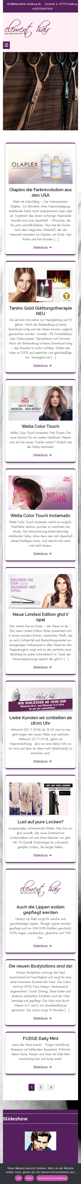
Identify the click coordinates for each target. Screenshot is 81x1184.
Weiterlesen (40, 247)
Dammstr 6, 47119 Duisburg (61, 4)
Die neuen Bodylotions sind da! (40, 966)
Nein (29, 1178)
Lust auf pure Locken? (40, 821)
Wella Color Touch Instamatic (40, 515)
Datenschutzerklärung (52, 1178)
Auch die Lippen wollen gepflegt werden (40, 909)
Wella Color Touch (40, 426)
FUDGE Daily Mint (40, 1038)
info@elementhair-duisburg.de (24, 4)
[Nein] (76, 1174)
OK (18, 1178)
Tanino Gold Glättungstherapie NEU (40, 310)
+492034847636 (42, 9)
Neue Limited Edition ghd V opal (41, 617)
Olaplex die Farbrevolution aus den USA (40, 192)
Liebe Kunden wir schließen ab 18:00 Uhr (40, 720)
